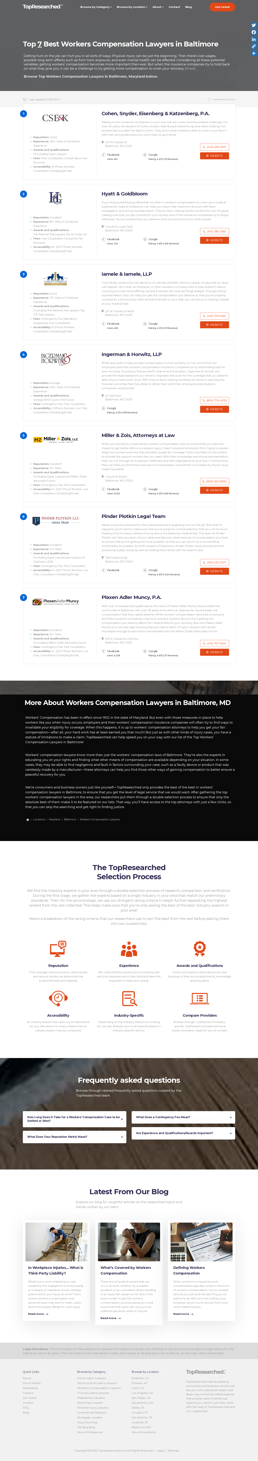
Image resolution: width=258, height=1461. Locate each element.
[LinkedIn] (253, 39)
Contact (174, 7)
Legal (160, 1450)
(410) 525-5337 (216, 562)
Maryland (54, 819)
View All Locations (144, 1432)
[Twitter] (253, 25)
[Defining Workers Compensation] (201, 1240)
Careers (28, 1393)
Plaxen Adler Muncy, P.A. (131, 597)
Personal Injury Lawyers (93, 1407)
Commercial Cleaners (91, 1412)
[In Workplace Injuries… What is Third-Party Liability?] (56, 1240)
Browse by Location (131, 7)
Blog (188, 7)
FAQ (26, 1407)
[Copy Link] (253, 46)
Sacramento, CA (142, 1402)
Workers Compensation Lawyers (100, 819)
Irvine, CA (138, 1388)
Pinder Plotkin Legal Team (134, 516)
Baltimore (70, 819)
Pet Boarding (86, 1427)
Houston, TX (140, 1412)
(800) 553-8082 (216, 481)
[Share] (253, 53)
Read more (36, 1314)
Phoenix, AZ (139, 1383)
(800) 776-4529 (216, 400)
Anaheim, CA (140, 1378)
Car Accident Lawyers (91, 1378)
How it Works (32, 1383)
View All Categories (90, 1432)
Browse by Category (95, 7)
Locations (39, 819)
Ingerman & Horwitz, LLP (132, 354)
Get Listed (222, 7)
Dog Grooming (87, 1422)
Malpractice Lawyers (91, 1397)
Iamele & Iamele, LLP (127, 274)
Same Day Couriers (90, 1402)
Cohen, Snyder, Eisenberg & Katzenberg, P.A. (156, 113)
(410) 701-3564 (216, 643)
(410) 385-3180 (216, 231)
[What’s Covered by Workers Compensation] (129, 1240)
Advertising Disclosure (223, 99)
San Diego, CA (141, 1397)
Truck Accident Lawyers (93, 1393)
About (157, 7)
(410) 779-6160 (216, 316)
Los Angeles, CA (142, 1393)
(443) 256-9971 (216, 147)
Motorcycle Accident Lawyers (97, 1383)
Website (216, 155)
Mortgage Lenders (89, 1417)
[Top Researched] (27, 819)
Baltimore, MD (141, 1427)
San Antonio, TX (142, 1417)
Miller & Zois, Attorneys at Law (138, 435)
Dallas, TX (138, 1407)
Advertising (30, 1388)
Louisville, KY (140, 1422)
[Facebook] (253, 32)
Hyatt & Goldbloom (125, 194)
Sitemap (173, 1450)
